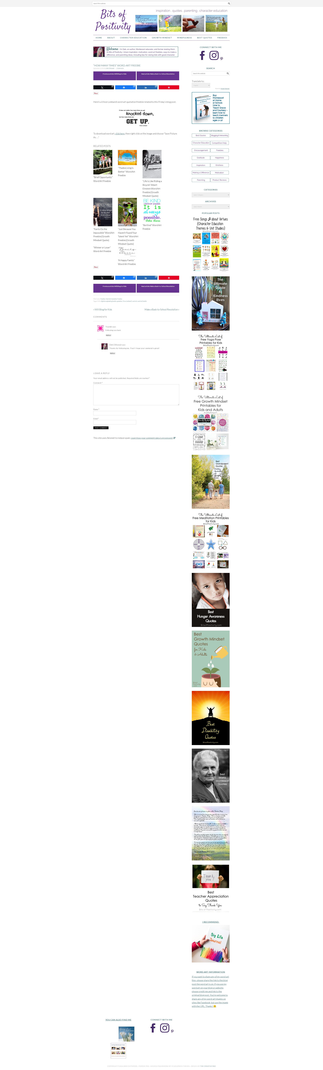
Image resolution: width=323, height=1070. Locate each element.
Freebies (102, 299)
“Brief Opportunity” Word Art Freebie (103, 179)
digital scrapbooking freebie (108, 301)
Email (96, 418)
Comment (98, 383)
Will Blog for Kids (120, 74)
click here (120, 133)
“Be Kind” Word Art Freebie (152, 227)
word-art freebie (142, 301)
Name (96, 409)
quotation (119, 301)
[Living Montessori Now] (118, 1057)
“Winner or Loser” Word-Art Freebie (102, 249)
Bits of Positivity (161, 19)
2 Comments (120, 68)
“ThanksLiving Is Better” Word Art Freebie (126, 171)
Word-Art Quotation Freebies (114, 299)
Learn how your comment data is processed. (152, 438)
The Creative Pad (208, 1066)
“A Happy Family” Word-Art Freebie (127, 262)
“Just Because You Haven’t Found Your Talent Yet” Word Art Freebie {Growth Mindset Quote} (128, 236)
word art (134, 301)
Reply (108, 335)
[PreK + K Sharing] (110, 1040)
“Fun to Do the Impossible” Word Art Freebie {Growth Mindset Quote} (103, 235)
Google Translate (225, 88)
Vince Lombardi (127, 301)
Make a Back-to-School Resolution (162, 74)
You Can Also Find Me (118, 1020)
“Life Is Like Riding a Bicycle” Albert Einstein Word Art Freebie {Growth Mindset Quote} (152, 188)
